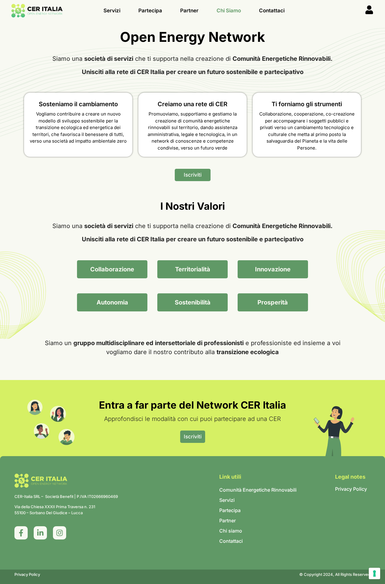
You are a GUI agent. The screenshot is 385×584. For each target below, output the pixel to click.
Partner (189, 11)
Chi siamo (229, 11)
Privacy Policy (27, 574)
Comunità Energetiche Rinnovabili (258, 490)
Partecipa (150, 11)
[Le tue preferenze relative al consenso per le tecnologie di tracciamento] (374, 573)
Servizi (111, 11)
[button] (112, 269)
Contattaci (272, 11)
